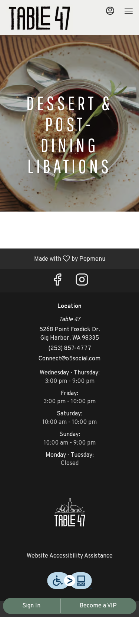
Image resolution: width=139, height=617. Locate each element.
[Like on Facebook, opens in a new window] (57, 282)
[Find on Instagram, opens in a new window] (82, 282)
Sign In (31, 606)
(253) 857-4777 (69, 348)
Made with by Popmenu (55, 258)
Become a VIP (98, 606)
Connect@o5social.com (69, 359)
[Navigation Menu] (128, 11)
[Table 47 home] (39, 18)
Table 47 (69, 512)
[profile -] (110, 10)
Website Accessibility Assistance (70, 556)
